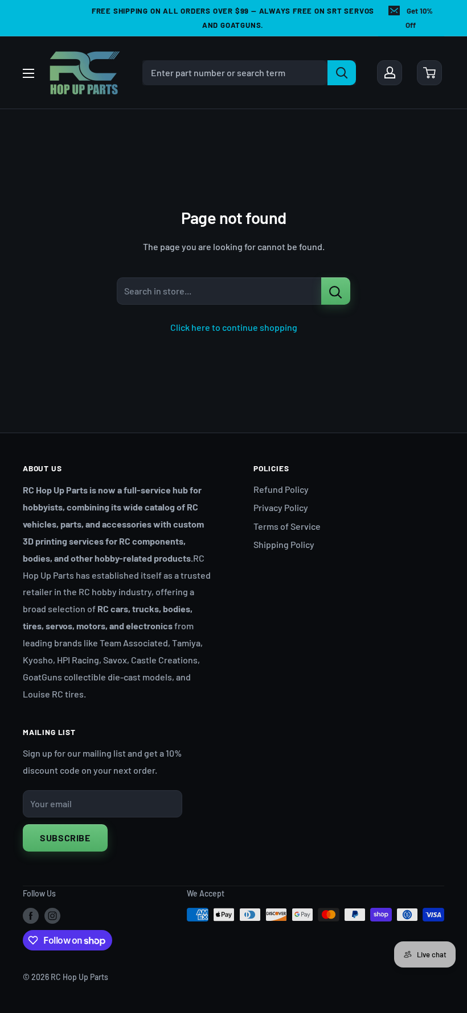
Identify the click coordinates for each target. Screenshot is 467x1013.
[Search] (341, 72)
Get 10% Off (419, 18)
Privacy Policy (280, 507)
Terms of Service (287, 526)
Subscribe (65, 837)
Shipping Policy (283, 544)
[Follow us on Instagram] (52, 916)
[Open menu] (28, 73)
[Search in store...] (335, 291)
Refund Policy (281, 489)
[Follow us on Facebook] (31, 916)
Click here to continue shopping (233, 327)
